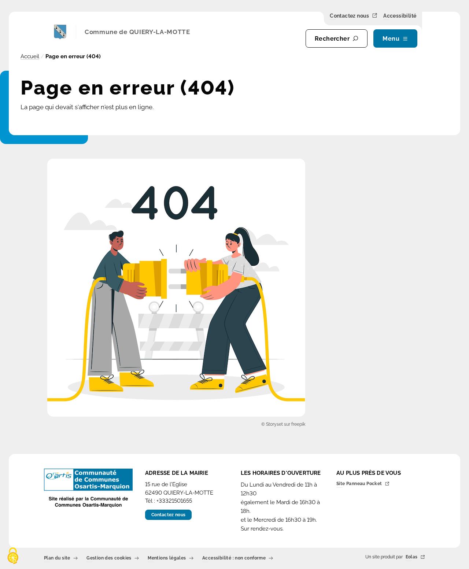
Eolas (412, 557)
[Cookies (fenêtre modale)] (13, 556)
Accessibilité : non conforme (234, 558)
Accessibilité (399, 16)
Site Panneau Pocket (359, 484)
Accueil (30, 56)
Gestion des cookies (109, 558)
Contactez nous (349, 16)
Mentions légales (167, 558)
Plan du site (57, 558)
